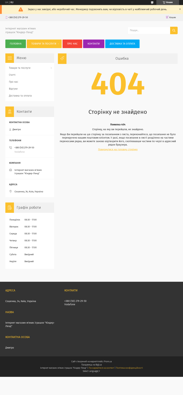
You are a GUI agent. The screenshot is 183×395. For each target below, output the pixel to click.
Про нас (72, 44)
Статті (12, 75)
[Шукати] (174, 30)
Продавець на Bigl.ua (91, 365)
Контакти (94, 44)
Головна (15, 44)
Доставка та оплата (122, 44)
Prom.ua (108, 362)
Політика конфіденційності (129, 368)
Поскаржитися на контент (101, 368)
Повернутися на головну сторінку (118, 149)
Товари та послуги (43, 44)
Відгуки (13, 89)
